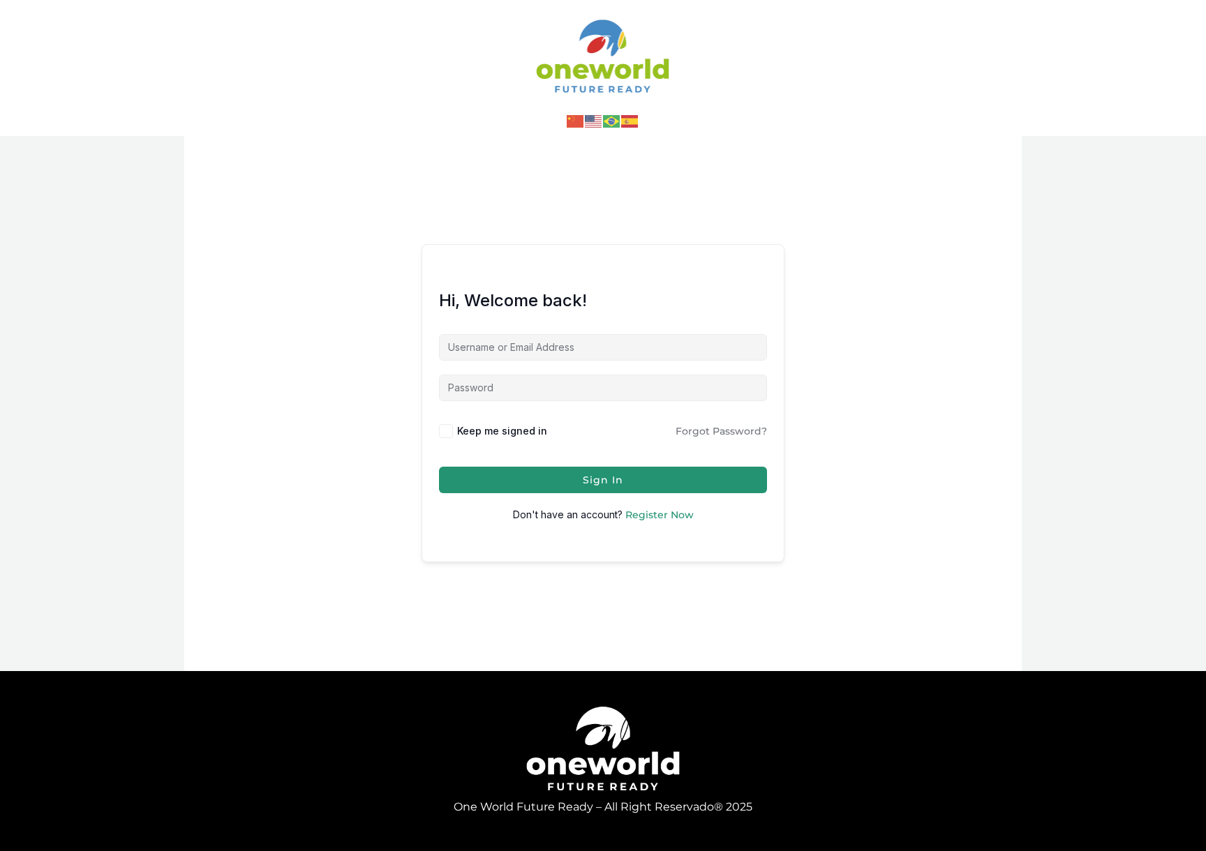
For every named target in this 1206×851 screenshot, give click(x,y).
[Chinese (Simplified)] (576, 120)
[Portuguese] (612, 120)
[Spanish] (630, 120)
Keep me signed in (502, 431)
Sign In (603, 480)
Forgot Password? (721, 431)
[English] (594, 120)
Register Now (659, 515)
